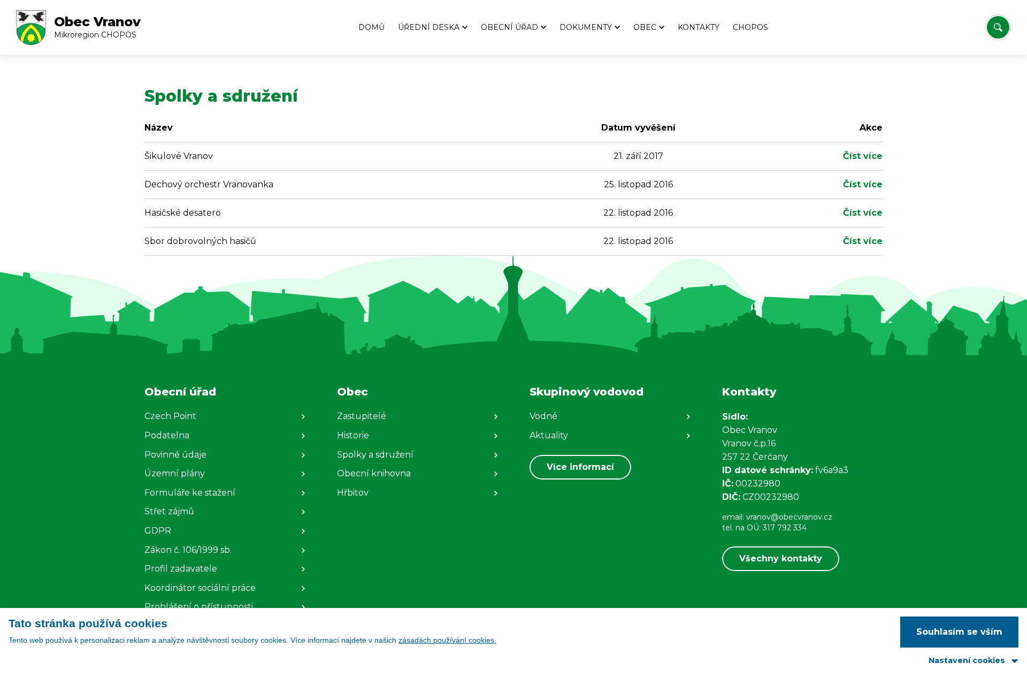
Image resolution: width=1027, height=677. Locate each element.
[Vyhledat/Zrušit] (998, 27)
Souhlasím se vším (959, 632)
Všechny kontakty (780, 558)
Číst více (863, 156)
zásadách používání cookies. (447, 640)
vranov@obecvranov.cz (789, 517)
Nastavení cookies (967, 660)
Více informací (580, 467)
